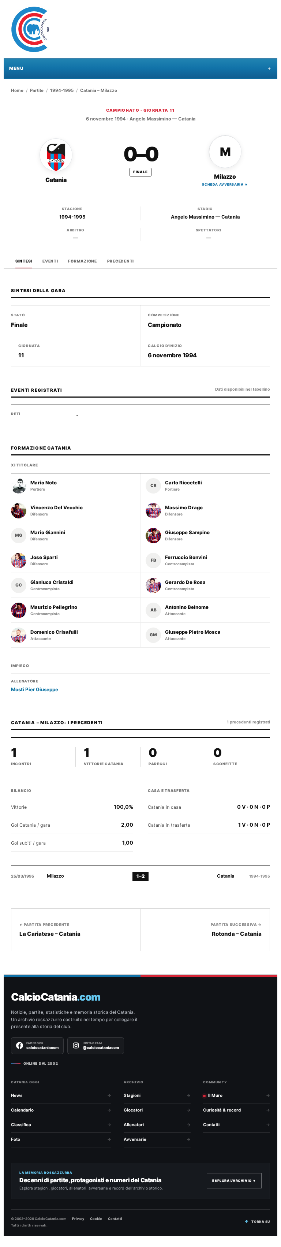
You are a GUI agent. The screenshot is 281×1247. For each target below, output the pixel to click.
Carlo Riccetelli (183, 482)
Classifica (21, 1124)
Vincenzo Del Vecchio (56, 507)
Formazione (82, 261)
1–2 (140, 876)
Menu (16, 68)
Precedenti (120, 261)
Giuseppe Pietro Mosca (193, 632)
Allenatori (134, 1124)
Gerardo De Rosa (185, 582)
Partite (37, 90)
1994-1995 (62, 90)
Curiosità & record (222, 1110)
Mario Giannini (47, 532)
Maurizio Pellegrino (53, 607)
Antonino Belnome (187, 607)
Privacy (78, 1219)
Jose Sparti (44, 557)
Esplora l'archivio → (234, 1181)
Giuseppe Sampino (187, 532)
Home (17, 90)
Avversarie (135, 1139)
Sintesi (23, 261)
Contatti (211, 1124)
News (16, 1095)
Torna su (260, 1222)
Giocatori (133, 1110)
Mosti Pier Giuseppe (34, 689)
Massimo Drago (184, 507)
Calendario (22, 1110)
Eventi (50, 261)
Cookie (96, 1219)
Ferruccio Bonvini (186, 557)
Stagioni (132, 1095)
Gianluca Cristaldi (52, 582)
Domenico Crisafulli (54, 632)
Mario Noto (43, 482)
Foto (15, 1139)
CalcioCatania (55, 997)
